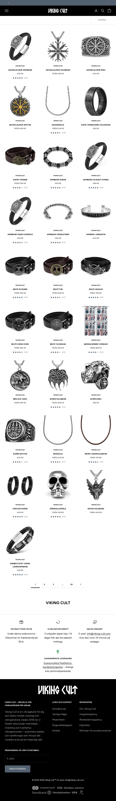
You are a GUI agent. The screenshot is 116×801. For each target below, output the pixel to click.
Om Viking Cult (87, 708)
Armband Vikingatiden (58, 234)
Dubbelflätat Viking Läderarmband (20, 565)
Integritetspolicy (88, 714)
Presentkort (58, 719)
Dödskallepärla (58, 509)
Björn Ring (95, 399)
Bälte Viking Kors (20, 344)
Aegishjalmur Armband (20, 70)
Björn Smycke (20, 454)
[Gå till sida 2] (80, 584)
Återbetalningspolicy (90, 719)
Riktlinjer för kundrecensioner (95, 730)
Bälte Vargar (96, 289)
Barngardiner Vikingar (96, 344)
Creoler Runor (20, 509)
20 (71, 584)
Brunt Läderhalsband (96, 454)
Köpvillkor (84, 725)
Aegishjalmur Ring (95, 70)
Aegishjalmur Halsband (58, 70)
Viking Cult (20, 66)
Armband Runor (58, 180)
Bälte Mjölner (20, 289)
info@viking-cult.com (98, 633)
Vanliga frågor (59, 714)
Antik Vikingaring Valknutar (96, 125)
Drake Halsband (96, 509)
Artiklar (56, 730)
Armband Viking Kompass (20, 234)
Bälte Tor (58, 289)
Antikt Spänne (20, 180)
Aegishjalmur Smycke (20, 125)
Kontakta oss (59, 708)
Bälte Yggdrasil (58, 344)
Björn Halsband (58, 399)
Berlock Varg (20, 399)
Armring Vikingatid (96, 234)
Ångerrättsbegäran (62, 725)
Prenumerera (17, 768)
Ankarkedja (58, 125)
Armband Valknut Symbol (96, 180)
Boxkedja (58, 454)
